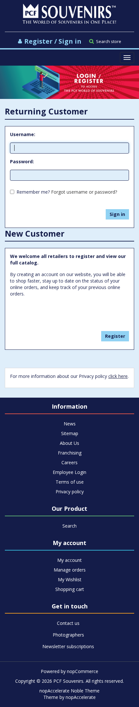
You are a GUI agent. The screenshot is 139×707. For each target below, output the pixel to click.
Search (69, 526)
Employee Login (69, 472)
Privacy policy (70, 491)
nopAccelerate (81, 697)
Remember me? (33, 192)
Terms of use (70, 482)
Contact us (68, 623)
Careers (69, 462)
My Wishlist (69, 579)
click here (118, 376)
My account (69, 560)
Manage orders (70, 570)
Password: (22, 161)
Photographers (68, 635)
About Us (69, 443)
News (70, 424)
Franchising (69, 453)
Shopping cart (69, 589)
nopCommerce (82, 671)
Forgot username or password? (84, 192)
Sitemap (69, 433)
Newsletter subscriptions (68, 646)
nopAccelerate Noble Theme (69, 691)
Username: (22, 134)
